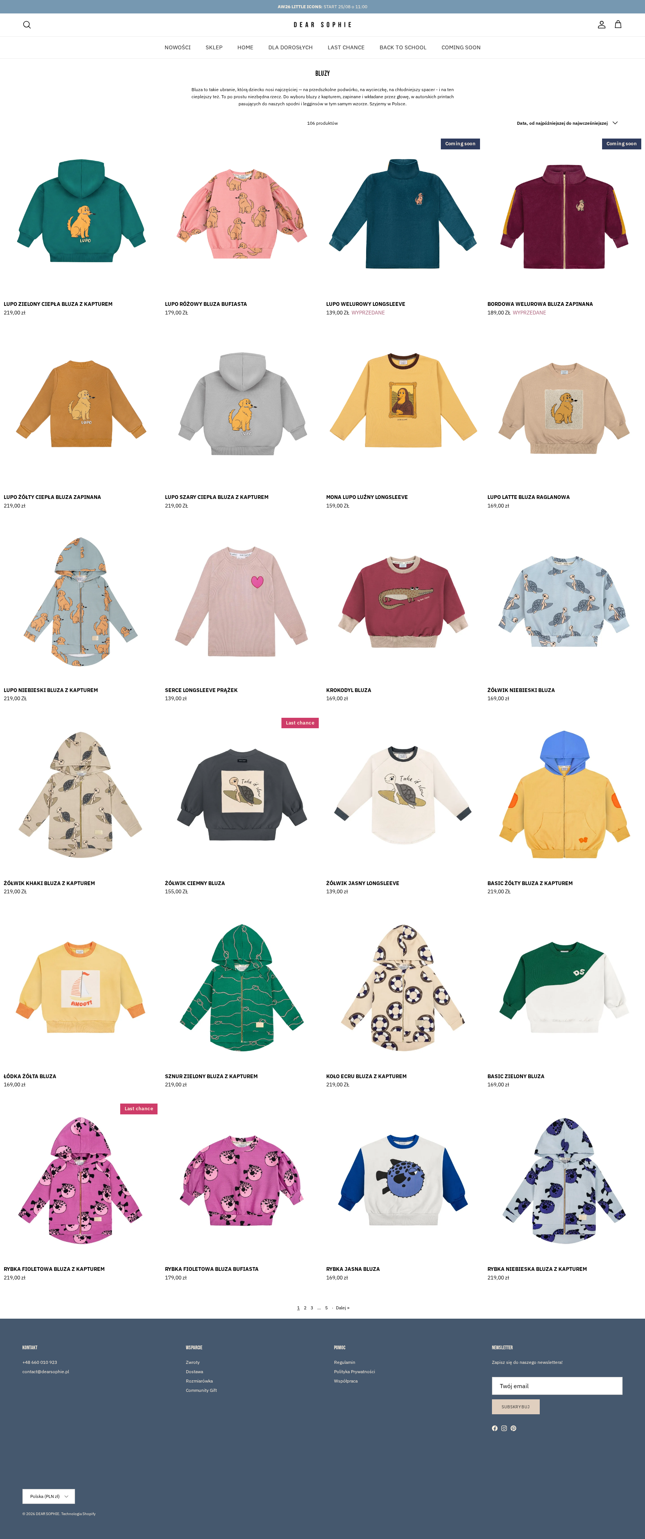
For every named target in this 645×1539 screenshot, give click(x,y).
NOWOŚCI (178, 46)
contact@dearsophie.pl (45, 1371)
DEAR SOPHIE (47, 1513)
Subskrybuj (516, 1406)
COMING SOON (461, 46)
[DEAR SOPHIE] (323, 25)
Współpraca (346, 1381)
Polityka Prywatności (354, 1371)
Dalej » (342, 1307)
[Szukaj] (26, 24)
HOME (245, 46)
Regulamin (344, 1362)
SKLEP (214, 46)
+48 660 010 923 (39, 1362)
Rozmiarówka (199, 1381)
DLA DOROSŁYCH (290, 46)
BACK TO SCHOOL (403, 46)
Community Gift (201, 1390)
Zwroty (193, 1362)
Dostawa (194, 1371)
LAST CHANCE (346, 46)
